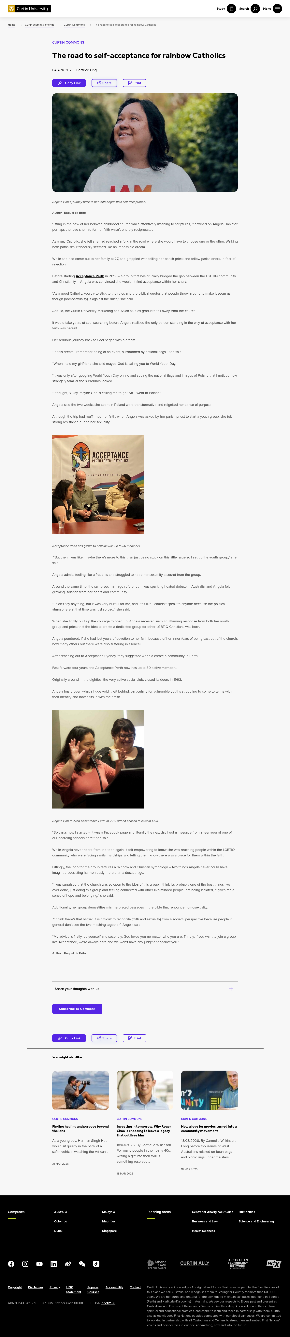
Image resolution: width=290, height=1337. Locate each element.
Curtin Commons (68, 42)
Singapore (109, 1231)
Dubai (58, 1231)
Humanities (247, 1212)
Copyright (15, 1287)
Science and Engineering (256, 1221)
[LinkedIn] (54, 1264)
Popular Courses (93, 1289)
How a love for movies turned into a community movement (209, 1128)
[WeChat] (82, 1264)
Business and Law (205, 1221)
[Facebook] (11, 1264)
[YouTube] (39, 1264)
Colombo (60, 1221)
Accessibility (114, 1287)
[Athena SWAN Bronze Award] (157, 1264)
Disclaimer (35, 1287)
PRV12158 (108, 1303)
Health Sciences (203, 1231)
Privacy (55, 1287)
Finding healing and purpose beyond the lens (80, 1128)
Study (221, 8)
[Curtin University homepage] (29, 9)
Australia (60, 1212)
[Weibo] (68, 1264)
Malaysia (108, 1212)
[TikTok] (96, 1264)
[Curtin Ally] (195, 1264)
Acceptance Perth (90, 276)
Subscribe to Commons (77, 1008)
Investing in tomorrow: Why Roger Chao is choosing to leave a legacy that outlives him (144, 1130)
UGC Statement (73, 1289)
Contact (135, 1287)
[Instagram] (25, 1264)
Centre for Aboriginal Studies (212, 1212)
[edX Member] (274, 1264)
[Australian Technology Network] (238, 1264)
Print (137, 83)
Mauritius (109, 1221)
